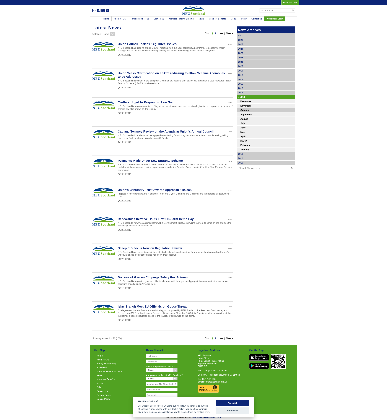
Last (220, 33)
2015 (240, 88)
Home (106, 19)
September (246, 114)
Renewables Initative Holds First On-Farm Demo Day (156, 219)
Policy (244, 19)
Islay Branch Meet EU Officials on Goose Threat (152, 306)
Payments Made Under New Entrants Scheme (150, 160)
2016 (240, 84)
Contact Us (256, 19)
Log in (219, 417)
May (242, 132)
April (243, 136)
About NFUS (120, 19)
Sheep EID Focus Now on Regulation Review (150, 248)
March (243, 140)
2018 (240, 75)
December (245, 101)
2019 (240, 70)
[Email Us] (94, 10)
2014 (240, 92)
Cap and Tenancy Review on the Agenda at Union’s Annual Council (166, 131)
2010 (240, 162)
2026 (240, 40)
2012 (240, 154)
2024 (240, 48)
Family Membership (139, 19)
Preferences (232, 410)
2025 (240, 44)
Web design (197, 417)
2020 (240, 66)
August (244, 119)
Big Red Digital (209, 417)
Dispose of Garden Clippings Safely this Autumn (153, 277)
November (245, 105)
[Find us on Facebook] (98, 10)
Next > (229, 33)
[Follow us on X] (103, 10)
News (201, 19)
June (243, 127)
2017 (240, 79)
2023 (240, 53)
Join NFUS (159, 19)
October (244, 110)
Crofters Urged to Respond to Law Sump (147, 102)
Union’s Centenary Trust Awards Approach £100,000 (155, 189)
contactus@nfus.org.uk (215, 381)
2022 (240, 57)
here (207, 412)
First (207, 33)
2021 (240, 62)
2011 (240, 158)
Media (233, 19)
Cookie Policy (103, 399)
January (244, 149)
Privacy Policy (104, 395)
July (242, 123)
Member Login (275, 19)
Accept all (232, 403)
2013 (241, 97)
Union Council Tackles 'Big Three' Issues (147, 44)
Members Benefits (217, 19)
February (245, 145)
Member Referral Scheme (181, 19)
